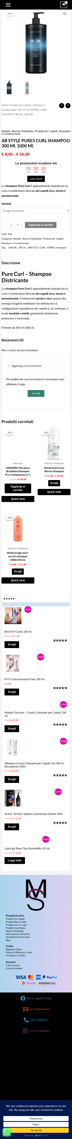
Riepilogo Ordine (14, 949)
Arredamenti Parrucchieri (18, 937)
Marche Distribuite (22, 131)
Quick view (18, 498)
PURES (51, 247)
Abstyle (6, 131)
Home (5, 105)
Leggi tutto (15, 860)
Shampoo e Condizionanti (15, 243)
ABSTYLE (33, 247)
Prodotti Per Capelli (15, 919)
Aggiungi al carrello (40, 224)
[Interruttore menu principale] (8, 5)
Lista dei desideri (14, 968)
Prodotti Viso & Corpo (16, 925)
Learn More (36, 178)
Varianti (6, 203)
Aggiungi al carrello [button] (18, 488)
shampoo (61, 247)
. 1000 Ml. (12, 247)
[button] (65, 14)
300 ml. (22, 247)
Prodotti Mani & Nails (16, 922)
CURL (43, 247)
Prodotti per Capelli (20, 105)
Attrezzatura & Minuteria (17, 934)
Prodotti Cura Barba (15, 928)
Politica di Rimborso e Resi (19, 952)
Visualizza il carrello (15, 955)
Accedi (36, 393)
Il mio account (13, 965)
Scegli (54, 483)
